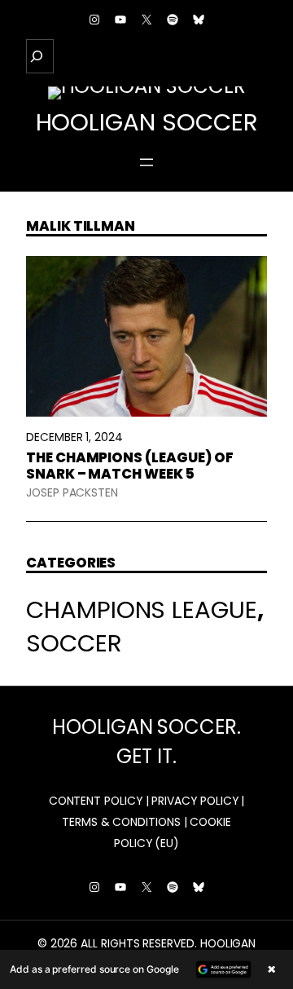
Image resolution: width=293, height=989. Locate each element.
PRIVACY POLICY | (197, 801)
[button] (146, 969)
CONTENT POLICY (95, 801)
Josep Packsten (72, 492)
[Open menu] (146, 162)
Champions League (141, 609)
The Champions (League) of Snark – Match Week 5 (130, 465)
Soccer (74, 643)
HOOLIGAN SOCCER (147, 122)
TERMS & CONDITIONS (121, 822)
